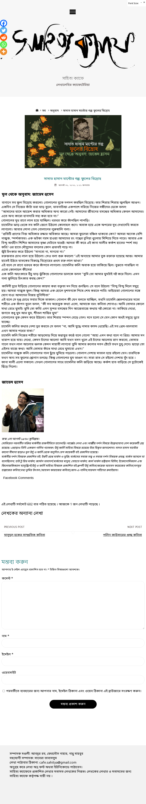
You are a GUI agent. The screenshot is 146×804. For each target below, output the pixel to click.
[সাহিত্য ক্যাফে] (73, 49)
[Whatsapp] (3, 44)
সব (44, 111)
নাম (5, 636)
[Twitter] (3, 30)
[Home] (37, 111)
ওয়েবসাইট (9, 673)
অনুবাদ (54, 111)
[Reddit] (3, 37)
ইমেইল (7, 654)
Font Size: (133, 3)
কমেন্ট (7, 578)
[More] (3, 51)
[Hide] (1, 58)
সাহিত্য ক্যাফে (73, 78)
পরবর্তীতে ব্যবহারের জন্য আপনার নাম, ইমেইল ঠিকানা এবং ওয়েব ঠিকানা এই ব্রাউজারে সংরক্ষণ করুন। (73, 691)
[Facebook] (3, 23)
